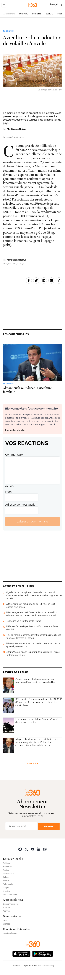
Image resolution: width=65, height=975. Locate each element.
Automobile (8, 884)
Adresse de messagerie (20, 504)
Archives (6, 911)
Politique (23, 14)
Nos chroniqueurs (10, 895)
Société (49, 14)
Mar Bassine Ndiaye (16, 129)
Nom (8, 491)
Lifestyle (6, 891)
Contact (6, 924)
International (8, 874)
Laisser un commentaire (32, 521)
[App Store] (21, 953)
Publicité (6, 907)
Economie (36, 14)
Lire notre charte (15, 430)
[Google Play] (42, 953)
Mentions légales (10, 933)
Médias (6, 881)
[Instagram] (45, 849)
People (6, 888)
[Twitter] (26, 849)
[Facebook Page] (20, 849)
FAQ (4, 920)
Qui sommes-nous (10, 904)
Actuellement (9, 14)
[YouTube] (32, 849)
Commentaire (14, 454)
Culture (6, 877)
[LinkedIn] (39, 849)
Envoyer (49, 826)
